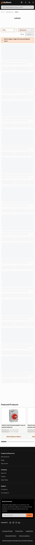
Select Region (10, 436)
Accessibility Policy (10, 536)
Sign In (19, 436)
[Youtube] (16, 523)
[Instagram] (13, 523)
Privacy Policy (19, 531)
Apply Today (4, 480)
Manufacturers (5, 457)
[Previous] (15, 387)
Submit (29, 515)
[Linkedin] (19, 523)
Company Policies (7, 531)
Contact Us (4, 489)
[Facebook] (10, 523)
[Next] (19, 387)
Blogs (2, 460)
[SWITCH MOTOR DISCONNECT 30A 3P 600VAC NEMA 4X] (13, 423)
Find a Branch (5, 493)
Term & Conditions (24, 536)
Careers (3, 476)
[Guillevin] (6, 2)
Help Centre (4, 463)
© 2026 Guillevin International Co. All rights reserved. (17, 540)
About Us (3, 473)
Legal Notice (29, 531)
